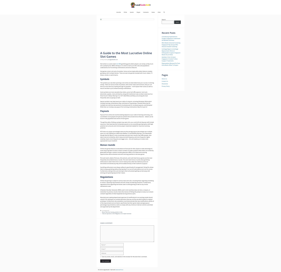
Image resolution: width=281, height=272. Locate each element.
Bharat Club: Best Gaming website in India (112, 212)
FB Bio (125, 12)
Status (153, 12)
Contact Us (165, 81)
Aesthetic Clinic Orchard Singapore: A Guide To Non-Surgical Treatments (170, 59)
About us (164, 79)
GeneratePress (119, 269)
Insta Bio (118, 12)
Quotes (132, 12)
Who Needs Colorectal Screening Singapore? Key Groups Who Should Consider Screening (171, 44)
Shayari (138, 12)
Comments (146, 12)
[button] (164, 12)
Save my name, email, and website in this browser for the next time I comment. (124, 256)
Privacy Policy (166, 86)
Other (159, 12)
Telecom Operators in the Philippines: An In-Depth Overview (116, 213)
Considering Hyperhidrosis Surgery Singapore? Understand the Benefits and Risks (171, 38)
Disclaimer (165, 84)
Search (164, 19)
